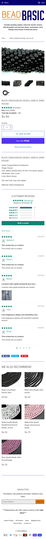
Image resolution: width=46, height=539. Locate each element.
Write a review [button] (23, 223)
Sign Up (40, 501)
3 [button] (23, 348)
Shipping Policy (36, 520)
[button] (7, 108)
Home (3, 38)
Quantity (4, 123)
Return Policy (18, 523)
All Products (19, 520)
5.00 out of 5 (28, 200)
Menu (6, 3)
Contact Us (27, 523)
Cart (42, 3)
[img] (7, 237)
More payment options (23, 147)
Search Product (9, 520)
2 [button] (20, 348)
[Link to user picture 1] (7, 295)
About (27, 520)
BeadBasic (23, 531)
